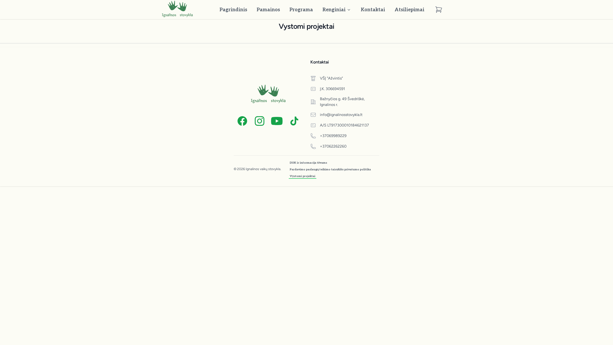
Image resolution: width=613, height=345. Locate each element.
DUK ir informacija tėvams (308, 163)
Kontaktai (373, 10)
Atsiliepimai (409, 10)
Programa (301, 10)
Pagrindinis (233, 10)
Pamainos (268, 10)
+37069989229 (333, 135)
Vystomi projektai (302, 176)
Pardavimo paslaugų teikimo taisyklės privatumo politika (330, 169)
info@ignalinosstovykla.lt (341, 114)
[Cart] (438, 9)
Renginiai (334, 10)
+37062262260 (333, 146)
